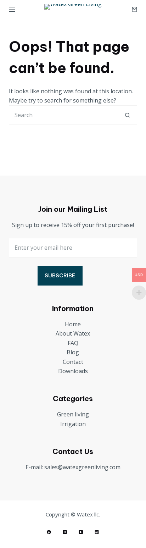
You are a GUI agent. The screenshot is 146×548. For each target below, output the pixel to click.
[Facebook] (49, 532)
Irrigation (73, 424)
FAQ (73, 343)
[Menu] (12, 9)
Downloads (73, 371)
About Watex (73, 333)
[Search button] (127, 115)
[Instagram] (65, 532)
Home (73, 324)
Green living (73, 414)
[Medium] (96, 532)
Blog (73, 352)
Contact (73, 362)
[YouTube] (80, 532)
